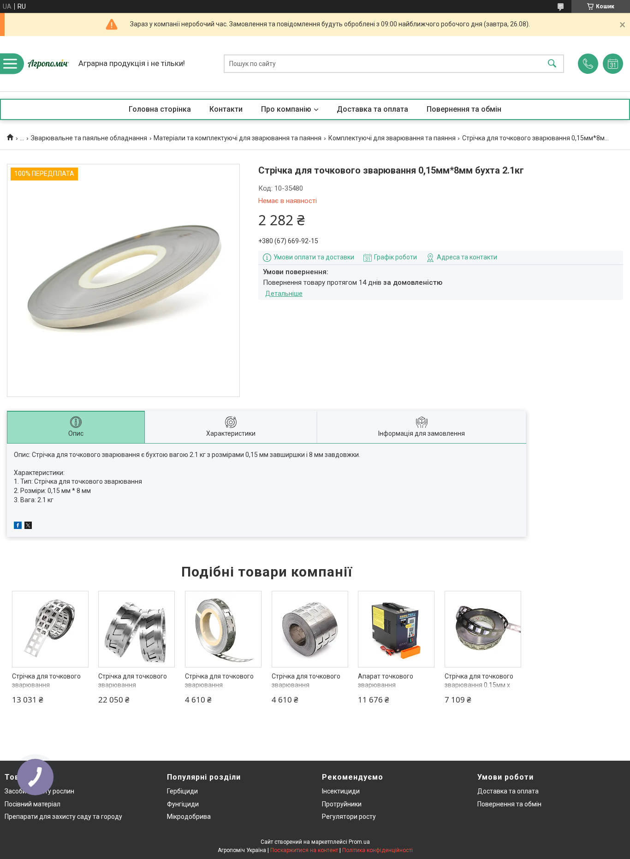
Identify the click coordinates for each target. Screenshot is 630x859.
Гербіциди (182, 791)
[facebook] (18, 526)
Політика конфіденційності (377, 850)
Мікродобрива (189, 816)
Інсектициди (341, 791)
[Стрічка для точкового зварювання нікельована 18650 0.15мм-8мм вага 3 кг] (136, 629)
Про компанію (286, 109)
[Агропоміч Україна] (48, 64)
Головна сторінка (160, 109)
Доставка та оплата (372, 109)
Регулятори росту (349, 816)
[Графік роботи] (613, 64)
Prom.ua (359, 842)
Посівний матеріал (32, 804)
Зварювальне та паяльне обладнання (89, 138)
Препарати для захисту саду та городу (63, 816)
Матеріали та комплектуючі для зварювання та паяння (237, 138)
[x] (28, 526)
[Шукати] (552, 63)
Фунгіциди (183, 804)
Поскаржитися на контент (304, 850)
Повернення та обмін (464, 109)
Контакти (226, 109)
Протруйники (342, 804)
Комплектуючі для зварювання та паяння (392, 138)
